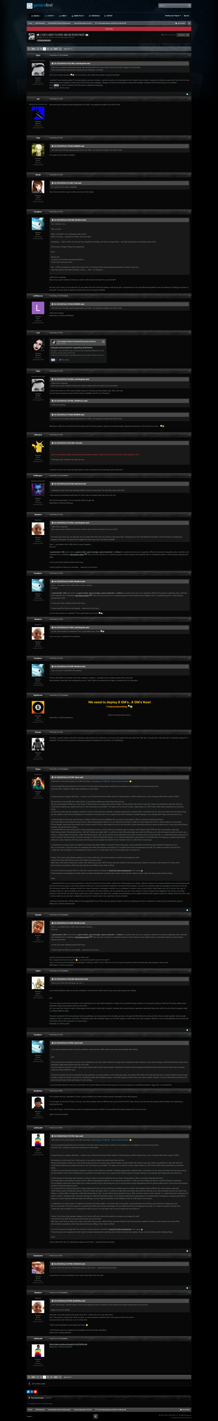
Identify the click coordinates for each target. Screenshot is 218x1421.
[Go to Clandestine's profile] (38, 1268)
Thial (38, 138)
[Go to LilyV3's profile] (38, 983)
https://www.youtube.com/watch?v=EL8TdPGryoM (68, 1344)
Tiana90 (38, 915)
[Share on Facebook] (31, 1391)
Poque (38, 769)
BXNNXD (77, 146)
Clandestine (38, 1256)
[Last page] (60, 48)
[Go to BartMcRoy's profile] (38, 1103)
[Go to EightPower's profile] (38, 707)
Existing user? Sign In (172, 15)
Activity (50, 15)
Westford (78, 220)
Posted (56, 55)
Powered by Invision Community (181, 1417)
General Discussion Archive (64, 37)
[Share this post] (189, 55)
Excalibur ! (38, 212)
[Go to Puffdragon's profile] (38, 489)
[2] (86, 554)
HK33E (38, 175)
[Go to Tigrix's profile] (32, 36)
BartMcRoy (38, 1091)
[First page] (28, 48)
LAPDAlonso (38, 296)
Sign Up (186, 15)
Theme (29, 1416)
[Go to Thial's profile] (38, 150)
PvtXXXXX (77, 1264)
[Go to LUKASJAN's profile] (38, 1140)
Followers (181, 35)
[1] (84, 554)
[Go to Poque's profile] (38, 783)
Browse (36, 16)
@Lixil (56, 85)
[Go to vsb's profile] (38, 113)
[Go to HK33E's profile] (38, 187)
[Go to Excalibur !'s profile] (38, 224)
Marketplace (78, 15)
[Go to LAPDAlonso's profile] (38, 308)
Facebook (189, 23)
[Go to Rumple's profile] (38, 744)
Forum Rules (95, 15)
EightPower (38, 695)
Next (55, 49)
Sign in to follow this (169, 35)
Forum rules (109, 29)
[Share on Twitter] (28, 1391)
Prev (33, 49)
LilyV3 (38, 971)
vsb (38, 99)
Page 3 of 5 (67, 49)
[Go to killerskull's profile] (38, 447)
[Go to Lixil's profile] (38, 345)
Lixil (38, 333)
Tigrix (40, 37)
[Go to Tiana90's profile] (38, 927)
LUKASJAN (38, 1128)
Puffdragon (38, 476)
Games (63, 15)
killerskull (38, 435)
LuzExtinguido (80, 63)
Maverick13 (79, 979)
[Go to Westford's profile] (38, 528)
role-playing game (77, 554)
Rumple (38, 732)
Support (109, 15)
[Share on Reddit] (35, 1391)
